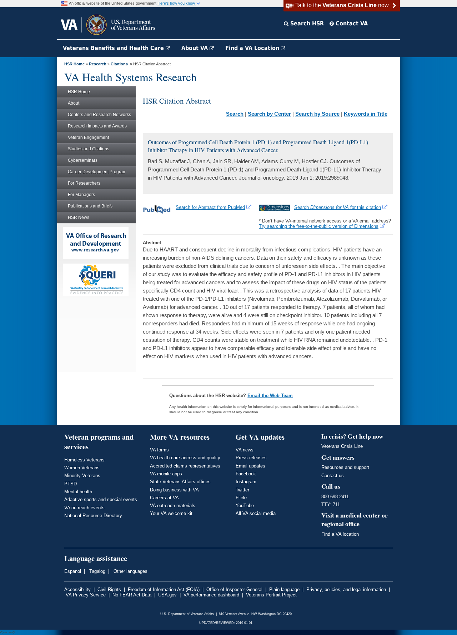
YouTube (245, 505)
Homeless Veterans (84, 459)
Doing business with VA (174, 489)
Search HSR (306, 23)
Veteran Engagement (88, 137)
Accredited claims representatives (185, 466)
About (73, 103)
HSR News (78, 217)
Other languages (129, 571)
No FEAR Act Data (131, 595)
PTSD (70, 483)
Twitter (242, 489)
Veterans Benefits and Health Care (114, 48)
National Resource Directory (93, 515)
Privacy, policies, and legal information (346, 589)
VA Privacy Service (86, 595)
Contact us (332, 475)
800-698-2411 (335, 496)
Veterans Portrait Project (271, 595)
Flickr (241, 497)
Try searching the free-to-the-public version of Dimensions (318, 226)
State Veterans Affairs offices (180, 481)
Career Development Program (97, 171)
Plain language (284, 589)
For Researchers (84, 183)
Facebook (246, 473)
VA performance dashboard (211, 595)
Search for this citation (337, 207)
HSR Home (74, 64)
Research (97, 64)
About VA (195, 48)
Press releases (251, 457)
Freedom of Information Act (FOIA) (164, 589)
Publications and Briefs (90, 206)
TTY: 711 (330, 504)
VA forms (159, 449)
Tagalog (96, 571)
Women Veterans (82, 467)
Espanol (72, 571)
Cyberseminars (82, 160)
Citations (119, 64)
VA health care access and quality (185, 457)
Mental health (78, 491)
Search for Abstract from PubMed (210, 207)
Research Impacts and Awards (97, 126)
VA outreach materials (172, 505)
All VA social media (256, 513)
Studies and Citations (88, 148)
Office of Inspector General (234, 589)
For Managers (81, 194)
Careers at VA (164, 497)
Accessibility (77, 589)
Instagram (246, 481)
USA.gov (167, 595)
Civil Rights (109, 589)
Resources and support (345, 467)
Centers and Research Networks (99, 114)
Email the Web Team (270, 395)
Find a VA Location (253, 48)
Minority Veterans (82, 475)
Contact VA (351, 23)
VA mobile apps (166, 473)
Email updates (250, 466)
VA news (244, 449)
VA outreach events (84, 507)
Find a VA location (340, 534)
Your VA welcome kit (171, 513)
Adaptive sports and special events (100, 499)
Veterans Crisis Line (342, 446)
